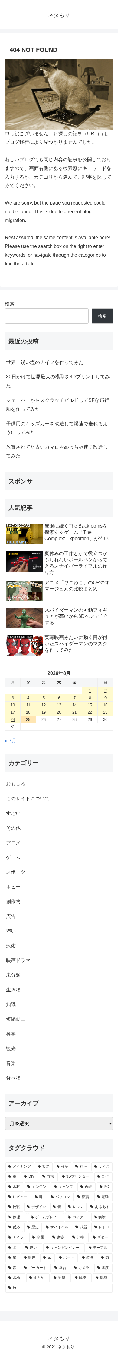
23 (105, 712)
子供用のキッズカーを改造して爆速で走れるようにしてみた (57, 428)
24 (13, 719)
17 (13, 712)
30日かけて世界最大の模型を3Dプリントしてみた (58, 381)
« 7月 (10, 740)
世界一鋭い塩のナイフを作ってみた (45, 362)
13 (59, 705)
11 (28, 705)
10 (13, 705)
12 (43, 705)
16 (105, 705)
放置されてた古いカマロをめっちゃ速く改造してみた (57, 451)
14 (74, 705)
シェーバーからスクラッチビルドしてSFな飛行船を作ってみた (57, 405)
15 (90, 705)
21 (74, 712)
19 (43, 712)
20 (59, 712)
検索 (10, 303)
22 (90, 712)
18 (28, 712)
